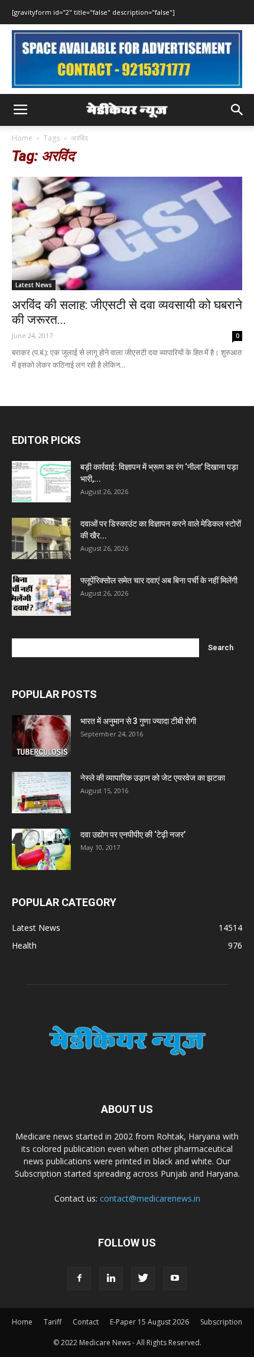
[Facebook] (79, 1278)
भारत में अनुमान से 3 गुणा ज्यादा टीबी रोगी (138, 721)
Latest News (33, 285)
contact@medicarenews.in (150, 1198)
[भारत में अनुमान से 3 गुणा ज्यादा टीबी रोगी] (41, 736)
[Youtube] (175, 1278)
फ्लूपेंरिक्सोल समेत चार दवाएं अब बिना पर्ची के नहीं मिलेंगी (158, 580)
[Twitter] (143, 1278)
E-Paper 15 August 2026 (149, 1322)
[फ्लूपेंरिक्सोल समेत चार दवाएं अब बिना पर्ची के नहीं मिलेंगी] (41, 595)
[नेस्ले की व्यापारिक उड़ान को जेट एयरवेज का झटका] (41, 792)
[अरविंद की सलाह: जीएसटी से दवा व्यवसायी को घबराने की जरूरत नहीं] (127, 234)
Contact (86, 1322)
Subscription (221, 1322)
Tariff (52, 1322)
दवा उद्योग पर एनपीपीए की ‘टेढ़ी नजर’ (132, 834)
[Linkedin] (111, 1278)
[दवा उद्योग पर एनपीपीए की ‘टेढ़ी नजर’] (41, 849)
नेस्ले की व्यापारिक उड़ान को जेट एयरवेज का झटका (152, 778)
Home (22, 138)
